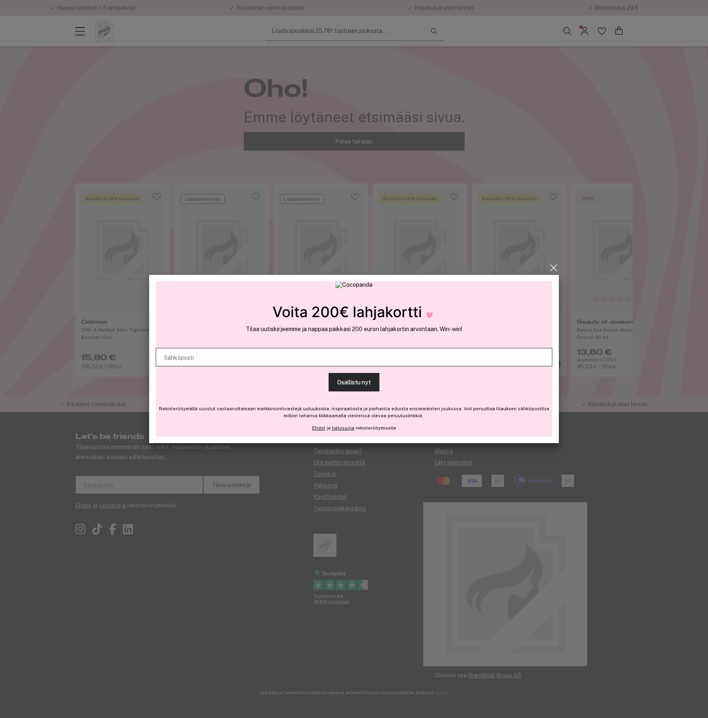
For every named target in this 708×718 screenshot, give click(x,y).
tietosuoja (343, 427)
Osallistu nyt (354, 382)
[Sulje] (554, 268)
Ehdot (318, 427)
